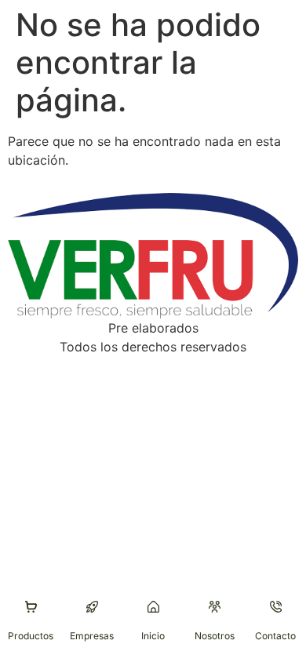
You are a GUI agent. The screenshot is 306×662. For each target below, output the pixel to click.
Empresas (92, 636)
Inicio (153, 636)
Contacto (275, 636)
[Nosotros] (214, 607)
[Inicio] (153, 607)
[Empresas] (92, 607)
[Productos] (31, 607)
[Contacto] (276, 607)
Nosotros (215, 636)
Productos (30, 636)
